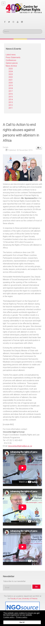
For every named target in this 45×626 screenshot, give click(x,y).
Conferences (11, 60)
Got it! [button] (22, 622)
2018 (11, 88)
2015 (11, 97)
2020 (11, 83)
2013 (11, 102)
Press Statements (13, 57)
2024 (11, 71)
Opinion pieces (12, 63)
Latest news (11, 55)
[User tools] (39, 147)
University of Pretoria (29, 599)
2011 (11, 108)
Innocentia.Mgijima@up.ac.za (20, 446)
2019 (11, 85)
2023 (11, 74)
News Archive (11, 66)
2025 (11, 69)
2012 (11, 105)
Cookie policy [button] (9, 617)
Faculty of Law (15, 599)
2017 (11, 91)
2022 (11, 77)
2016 (11, 94)
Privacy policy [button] (21, 617)
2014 (11, 99)
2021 (11, 80)
